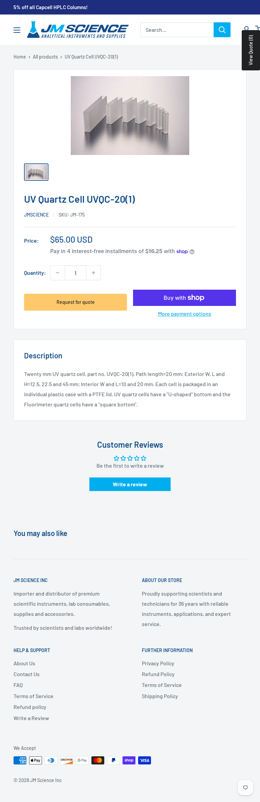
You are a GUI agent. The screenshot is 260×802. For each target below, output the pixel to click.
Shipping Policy (160, 696)
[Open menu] (17, 30)
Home (20, 57)
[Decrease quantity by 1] (57, 273)
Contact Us (27, 674)
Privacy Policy (158, 663)
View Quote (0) (251, 50)
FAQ (18, 685)
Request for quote (76, 302)
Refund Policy (158, 674)
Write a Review (31, 718)
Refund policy (30, 707)
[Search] (222, 29)
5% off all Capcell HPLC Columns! (51, 7)
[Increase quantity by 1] (93, 273)
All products (45, 57)
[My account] (246, 30)
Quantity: (35, 272)
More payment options (184, 313)
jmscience (36, 215)
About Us (24, 663)
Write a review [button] (130, 484)
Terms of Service (33, 696)
